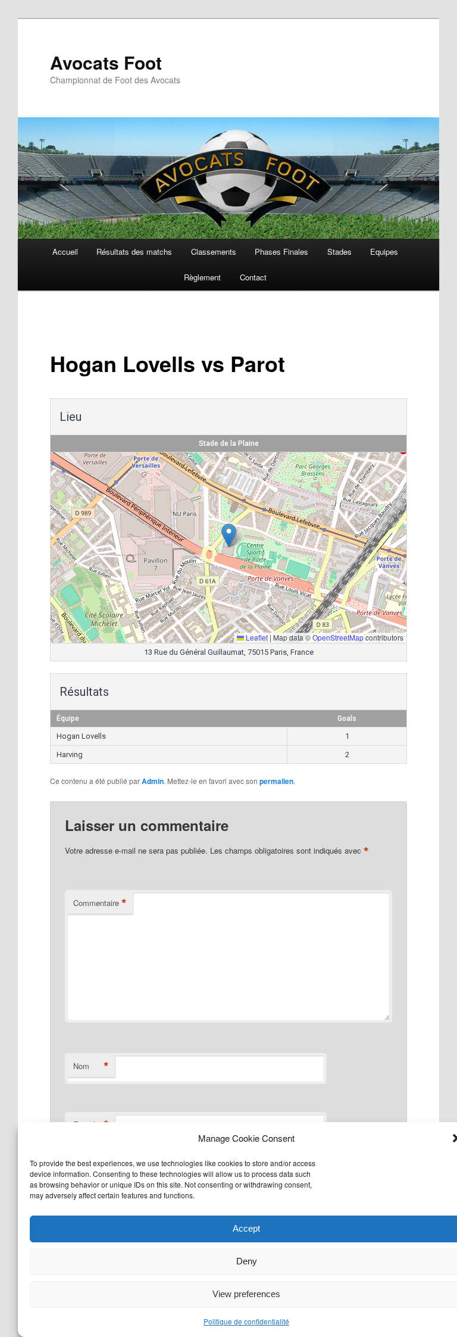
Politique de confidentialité (246, 1321)
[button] (228, 535)
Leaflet (256, 637)
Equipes (384, 251)
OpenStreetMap (338, 637)
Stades (339, 251)
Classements (213, 251)
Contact (253, 277)
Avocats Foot (106, 62)
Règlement (202, 277)
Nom (91, 1066)
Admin (153, 781)
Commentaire (100, 903)
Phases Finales (281, 251)
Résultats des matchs (134, 251)
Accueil (65, 251)
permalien (276, 781)
